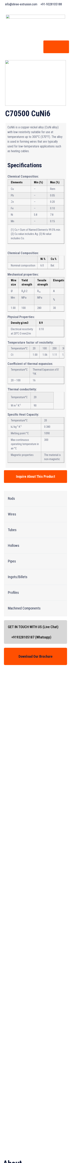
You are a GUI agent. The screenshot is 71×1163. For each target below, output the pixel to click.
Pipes (12, 561)
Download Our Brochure (35, 656)
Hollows (13, 545)
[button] (35, 499)
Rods (11, 498)
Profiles (13, 592)
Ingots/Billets (17, 577)
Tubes (12, 530)
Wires (12, 514)
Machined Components (24, 608)
